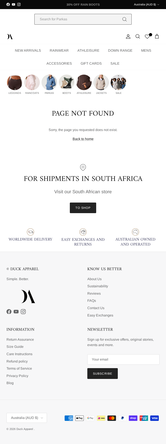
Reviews (94, 293)
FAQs (91, 300)
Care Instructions (19, 354)
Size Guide (15, 346)
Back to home (83, 139)
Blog (10, 383)
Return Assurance (20, 339)
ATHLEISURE (88, 50)
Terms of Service (19, 368)
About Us (94, 279)
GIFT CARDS (91, 63)
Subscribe (102, 373)
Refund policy (17, 361)
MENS (146, 50)
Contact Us (95, 308)
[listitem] (14, 84)
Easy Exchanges (100, 315)
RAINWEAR (59, 50)
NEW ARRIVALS (28, 50)
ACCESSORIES (59, 63)
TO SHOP (83, 207)
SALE (115, 63)
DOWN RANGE (120, 50)
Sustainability (97, 286)
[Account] (127, 36)
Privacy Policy (17, 376)
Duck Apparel (25, 429)
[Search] (124, 19)
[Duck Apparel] (9, 37)
